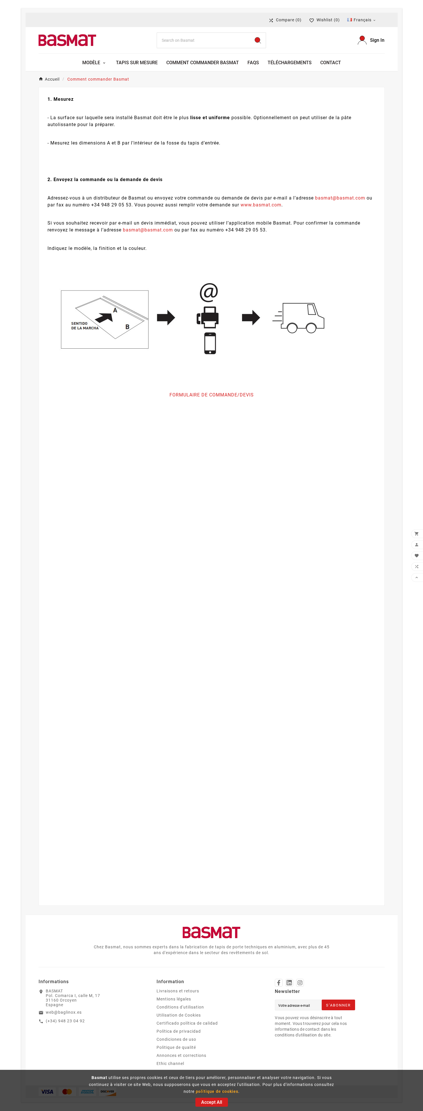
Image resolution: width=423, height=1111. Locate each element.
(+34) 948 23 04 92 (65, 1021)
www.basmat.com (261, 205)
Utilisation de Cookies (179, 1015)
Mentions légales (174, 999)
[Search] (258, 40)
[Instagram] (300, 982)
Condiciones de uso (176, 1039)
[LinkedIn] (289, 982)
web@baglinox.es (64, 1012)
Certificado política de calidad (187, 1023)
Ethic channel (170, 1063)
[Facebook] (278, 982)
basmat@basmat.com (340, 198)
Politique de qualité (176, 1047)
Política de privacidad (179, 1031)
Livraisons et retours (178, 991)
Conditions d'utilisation (180, 1007)
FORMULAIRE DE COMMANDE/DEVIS (211, 395)
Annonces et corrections (181, 1055)
